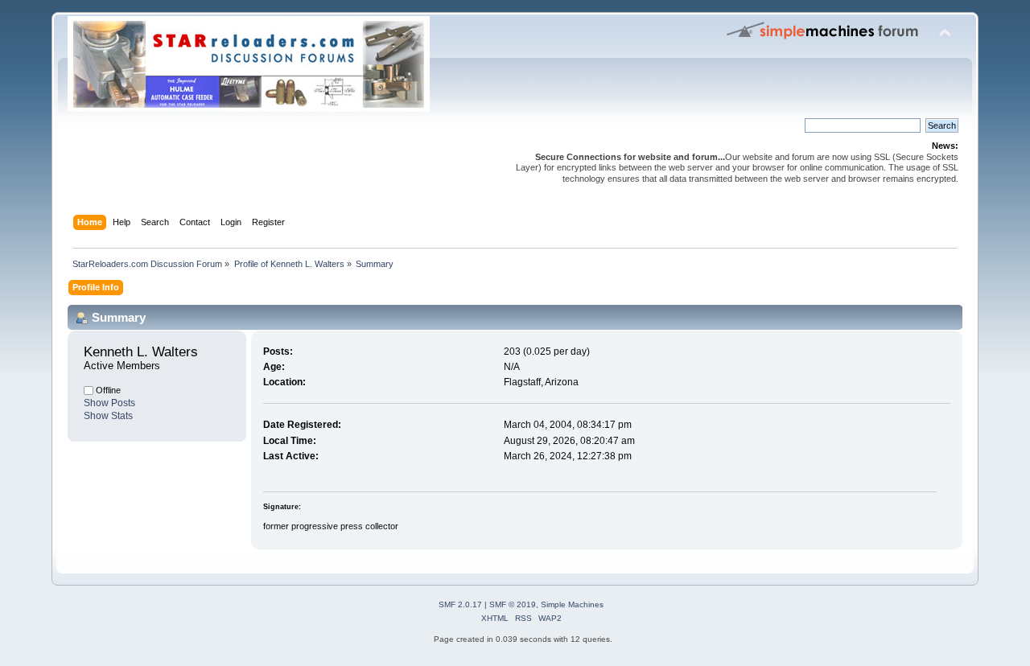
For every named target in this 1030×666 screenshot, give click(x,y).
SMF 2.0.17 (460, 604)
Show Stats (108, 415)
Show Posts (109, 403)
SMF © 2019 (512, 604)
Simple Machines (572, 604)
